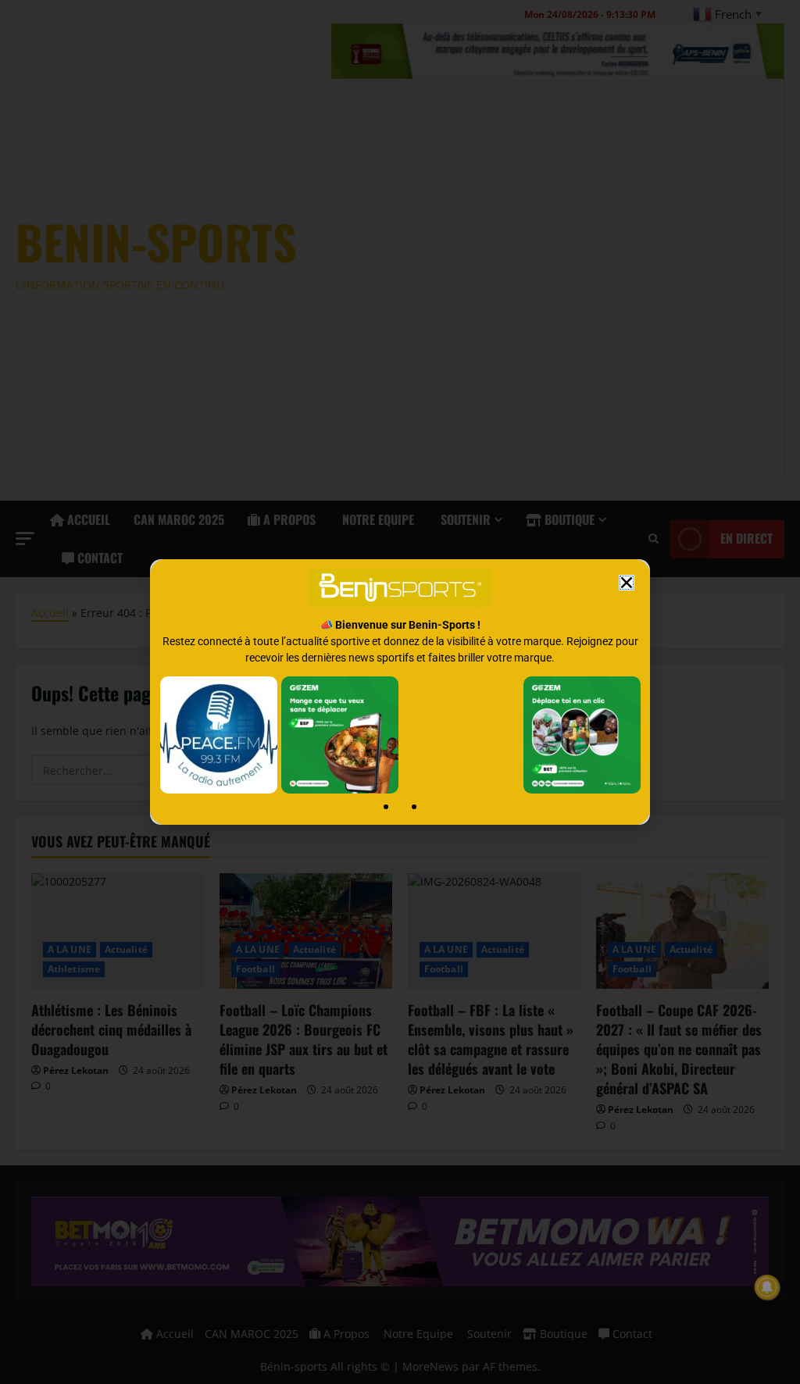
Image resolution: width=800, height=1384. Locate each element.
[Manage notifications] (767, 1287)
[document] (400, 692)
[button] (626, 582)
